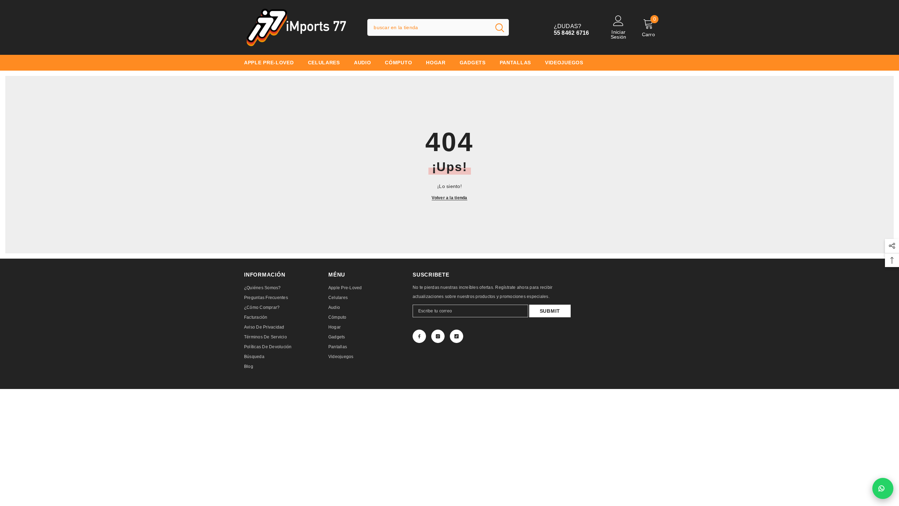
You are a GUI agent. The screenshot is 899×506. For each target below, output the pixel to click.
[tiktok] (456, 336)
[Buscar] (438, 27)
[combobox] (429, 27)
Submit (550, 311)
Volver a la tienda (449, 197)
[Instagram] (438, 336)
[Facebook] (419, 336)
